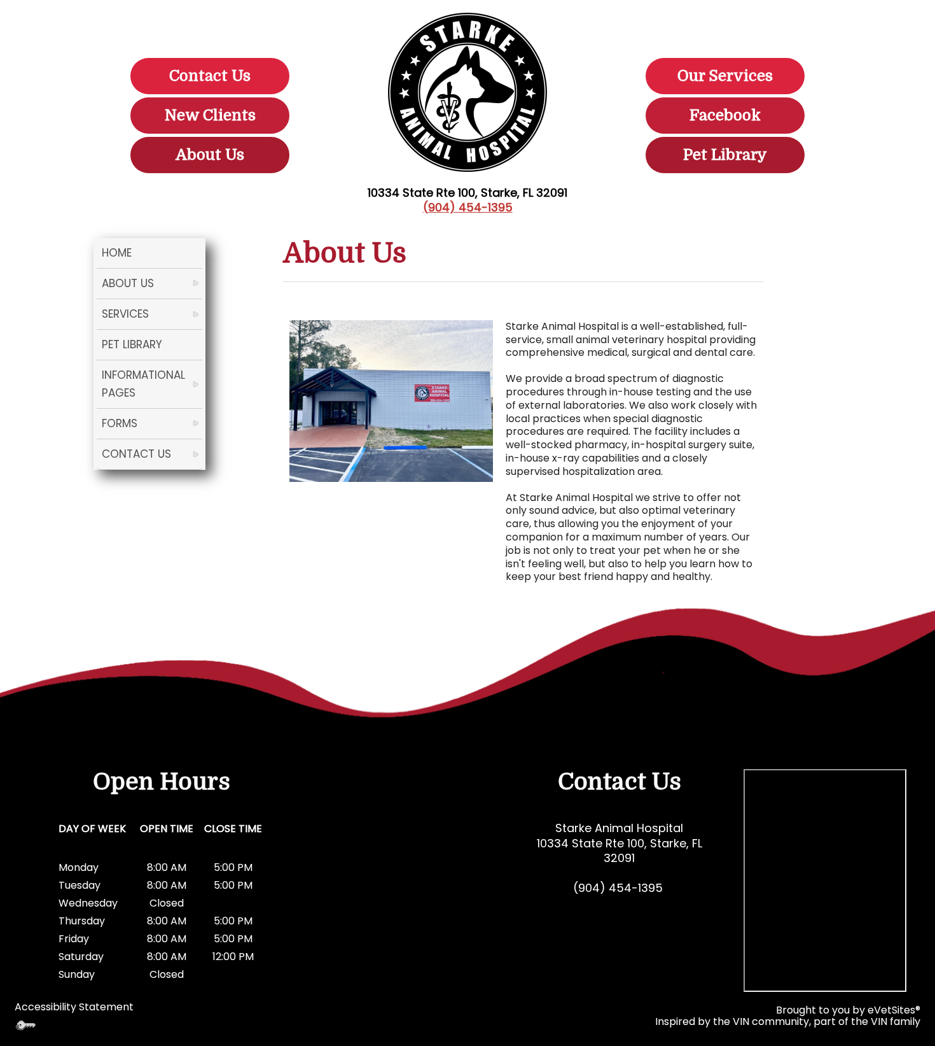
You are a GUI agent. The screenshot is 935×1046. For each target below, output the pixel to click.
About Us (210, 155)
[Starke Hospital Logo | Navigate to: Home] (467, 92)
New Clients (210, 115)
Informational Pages (143, 383)
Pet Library (725, 155)
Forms (119, 423)
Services (125, 314)
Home (117, 252)
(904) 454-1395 (468, 207)
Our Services (725, 76)
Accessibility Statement (74, 1007)
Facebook (725, 115)
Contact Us (210, 76)
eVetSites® (894, 1010)
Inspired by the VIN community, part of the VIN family (787, 1021)
